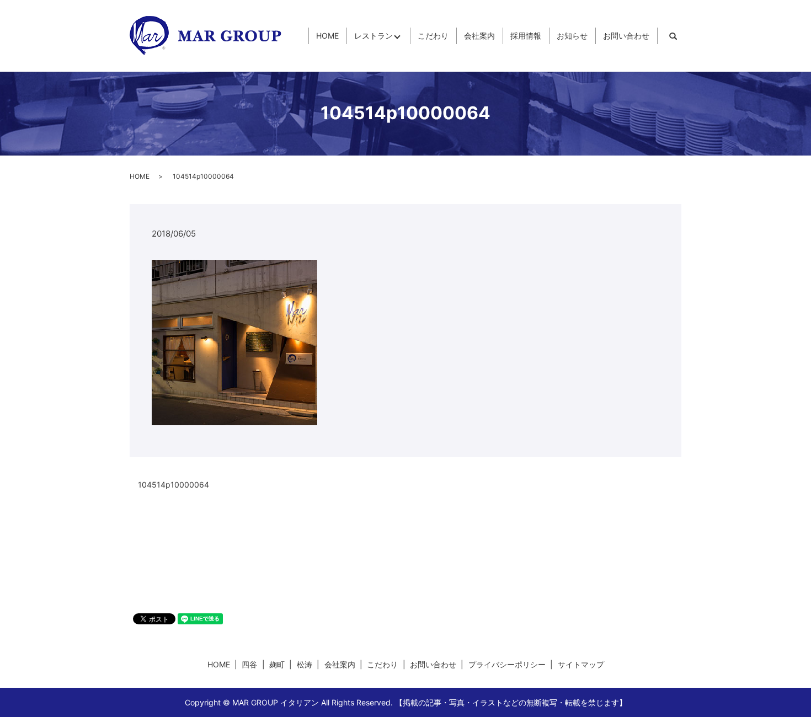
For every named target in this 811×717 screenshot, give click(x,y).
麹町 (277, 664)
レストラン (373, 36)
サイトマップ (581, 664)
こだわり (433, 36)
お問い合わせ (626, 36)
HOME (327, 36)
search (673, 36)
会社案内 (479, 36)
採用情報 (525, 36)
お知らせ (572, 36)
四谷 (249, 664)
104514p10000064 (173, 484)
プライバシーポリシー (507, 664)
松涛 (304, 664)
